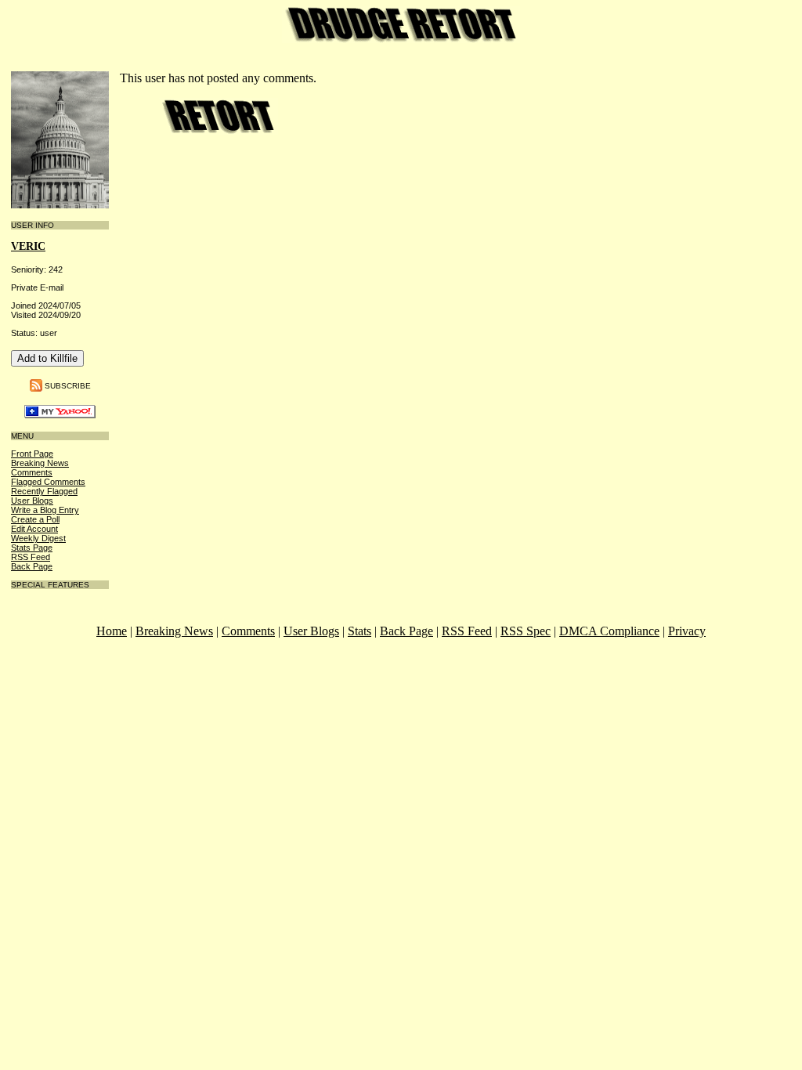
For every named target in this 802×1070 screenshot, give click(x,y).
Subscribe (68, 385)
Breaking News (40, 463)
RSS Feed (30, 557)
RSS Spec (525, 631)
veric (28, 246)
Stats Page (31, 547)
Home (111, 631)
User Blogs (32, 500)
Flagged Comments (48, 481)
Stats (359, 631)
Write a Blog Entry (45, 510)
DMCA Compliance (609, 631)
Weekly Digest (38, 538)
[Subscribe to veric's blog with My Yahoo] (60, 414)
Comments (31, 472)
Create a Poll (35, 519)
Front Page (32, 453)
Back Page (31, 566)
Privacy (687, 631)
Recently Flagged (44, 491)
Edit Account (34, 528)
